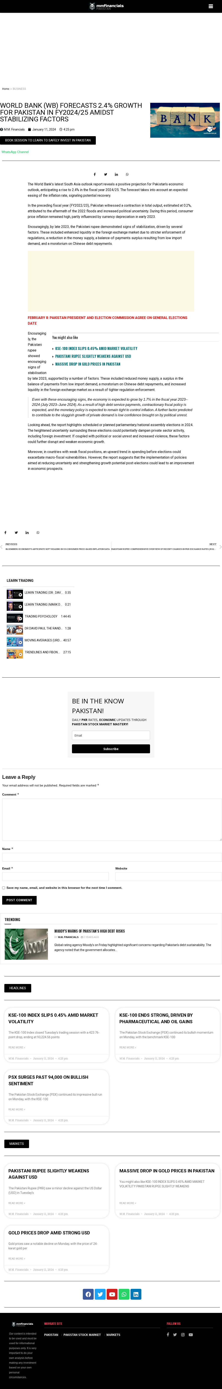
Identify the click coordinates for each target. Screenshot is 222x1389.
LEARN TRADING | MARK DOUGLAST (49, 604)
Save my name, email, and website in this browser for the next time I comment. (64, 887)
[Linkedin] (136, 1294)
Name (7, 849)
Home (5, 88)
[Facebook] (88, 1294)
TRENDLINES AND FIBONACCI (44, 652)
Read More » (16, 1047)
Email (7, 868)
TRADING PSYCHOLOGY (41, 616)
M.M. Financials (68, 937)
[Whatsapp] (124, 1294)
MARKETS (113, 1335)
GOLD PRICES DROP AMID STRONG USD (49, 1232)
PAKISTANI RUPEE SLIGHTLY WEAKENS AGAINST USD (93, 356)
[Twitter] (100, 1294)
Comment (10, 794)
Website (121, 868)
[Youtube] (112, 1294)
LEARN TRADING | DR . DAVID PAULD (49, 592)
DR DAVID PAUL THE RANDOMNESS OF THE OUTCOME (62, 628)
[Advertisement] (111, 45)
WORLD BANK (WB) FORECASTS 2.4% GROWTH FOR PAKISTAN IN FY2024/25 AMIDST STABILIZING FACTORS (71, 112)
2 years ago (91, 937)
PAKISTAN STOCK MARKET (82, 1335)
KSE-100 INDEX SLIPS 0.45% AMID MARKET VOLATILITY (96, 348)
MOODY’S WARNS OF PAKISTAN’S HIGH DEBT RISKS (89, 931)
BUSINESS (19, 88)
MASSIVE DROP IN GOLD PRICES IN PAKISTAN (87, 364)
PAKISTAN (51, 1335)
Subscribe (111, 749)
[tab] (38, 593)
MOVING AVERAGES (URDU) (44, 640)
